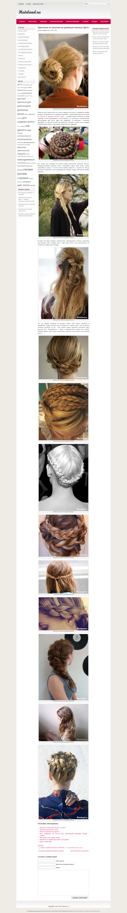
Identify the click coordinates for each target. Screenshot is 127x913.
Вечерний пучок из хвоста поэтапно (101, 33)
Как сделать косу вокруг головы (50, 837)
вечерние (29, 90)
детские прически (22, 100)
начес (28, 154)
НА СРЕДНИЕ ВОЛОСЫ (25, 52)
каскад (19, 133)
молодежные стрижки (23, 144)
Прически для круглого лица (49, 829)
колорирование (24, 135)
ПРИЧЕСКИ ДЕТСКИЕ (56, 21)
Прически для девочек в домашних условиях (51, 851)
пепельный (27, 156)
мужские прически (21, 149)
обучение (20, 156)
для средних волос (26, 119)
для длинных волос (24, 110)
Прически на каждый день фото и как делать (54, 839)
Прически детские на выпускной (79, 851)
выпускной (27, 93)
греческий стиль (28, 96)
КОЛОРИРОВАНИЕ (23, 37)
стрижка (22, 178)
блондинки (24, 87)
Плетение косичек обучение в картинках (101, 47)
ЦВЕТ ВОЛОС (105, 21)
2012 (19, 84)
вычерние (20, 95)
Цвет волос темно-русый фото (100, 52)
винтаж (19, 93)
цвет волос (23, 185)
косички (21, 139)
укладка (26, 181)
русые (30, 165)
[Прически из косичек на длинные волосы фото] (63, 107)
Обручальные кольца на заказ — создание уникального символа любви (26, 199)
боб (30, 87)
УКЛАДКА (94, 21)
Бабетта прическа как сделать (49, 831)
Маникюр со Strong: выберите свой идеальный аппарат (26, 214)
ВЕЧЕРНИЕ (21, 34)
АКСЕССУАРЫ (32, 21)
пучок (19, 165)
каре (29, 129)
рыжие (20, 169)
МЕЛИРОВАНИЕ (23, 40)
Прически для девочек (78, 911)
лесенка (20, 142)
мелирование (29, 142)
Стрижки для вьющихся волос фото (100, 42)
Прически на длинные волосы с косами (52, 827)
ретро (24, 165)
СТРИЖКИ (85, 21)
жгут (18, 126)
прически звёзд (30, 163)
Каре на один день (46, 841)
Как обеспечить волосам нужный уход (25, 210)
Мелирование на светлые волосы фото (101, 37)
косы (29, 139)
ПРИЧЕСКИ (43, 21)
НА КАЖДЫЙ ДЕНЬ (23, 46)
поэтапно (21, 162)
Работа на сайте (38, 4)
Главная (21, 4)
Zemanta (40, 845)
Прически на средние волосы (92, 911)
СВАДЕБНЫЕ (22, 68)
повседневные (25, 159)
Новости (20, 55)
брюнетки (21, 90)
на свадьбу (23, 152)
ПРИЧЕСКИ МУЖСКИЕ (72, 21)
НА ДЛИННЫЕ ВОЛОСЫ (25, 43)
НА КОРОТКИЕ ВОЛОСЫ (25, 49)
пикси (32, 156)
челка (32, 185)
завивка (22, 126)
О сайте (28, 4)
